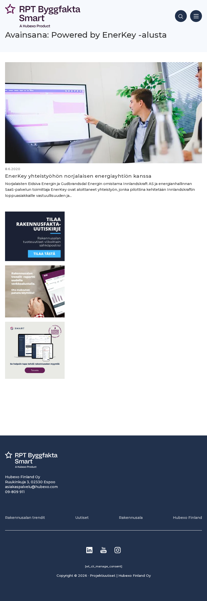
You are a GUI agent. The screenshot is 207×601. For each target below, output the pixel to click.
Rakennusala (131, 517)
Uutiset (82, 517)
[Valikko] (196, 16)
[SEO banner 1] (35, 377)
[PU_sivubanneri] (35, 316)
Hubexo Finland (187, 517)
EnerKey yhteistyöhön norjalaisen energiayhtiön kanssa (78, 176)
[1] (35, 259)
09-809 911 (15, 492)
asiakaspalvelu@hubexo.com (31, 486)
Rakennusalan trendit (25, 517)
